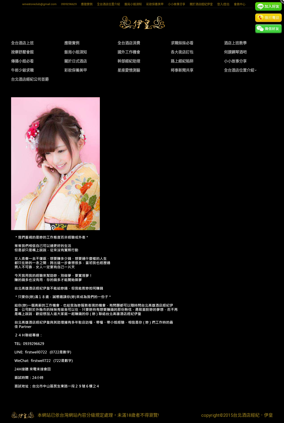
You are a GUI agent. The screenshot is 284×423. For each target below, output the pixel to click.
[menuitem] (87, 4)
